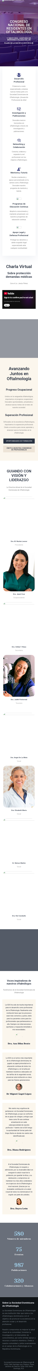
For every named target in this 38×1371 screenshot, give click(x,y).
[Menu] (35, 4)
